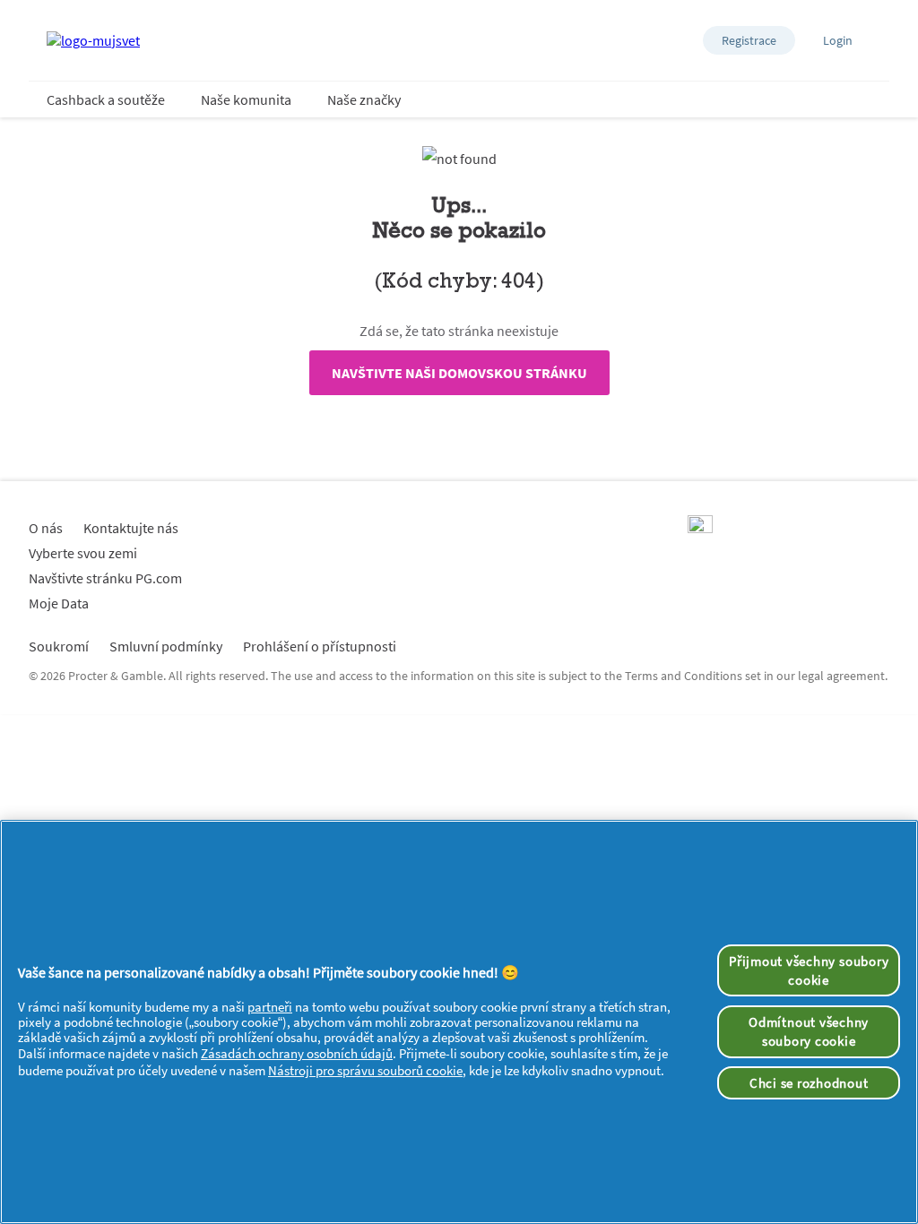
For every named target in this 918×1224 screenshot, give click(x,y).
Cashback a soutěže (106, 99)
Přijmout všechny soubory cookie (808, 970)
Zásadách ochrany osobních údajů (297, 1053)
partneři (269, 1006)
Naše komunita (246, 99)
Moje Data (59, 603)
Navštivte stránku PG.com (105, 578)
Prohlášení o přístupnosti (319, 646)
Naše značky (364, 99)
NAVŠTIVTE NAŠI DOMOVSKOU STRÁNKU (459, 373)
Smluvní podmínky (165, 646)
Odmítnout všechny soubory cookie (809, 1031)
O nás (46, 528)
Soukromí (59, 646)
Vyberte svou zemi (83, 553)
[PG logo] (700, 527)
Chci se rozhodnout (809, 1082)
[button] (749, 40)
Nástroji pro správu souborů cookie (365, 1070)
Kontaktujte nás (130, 528)
